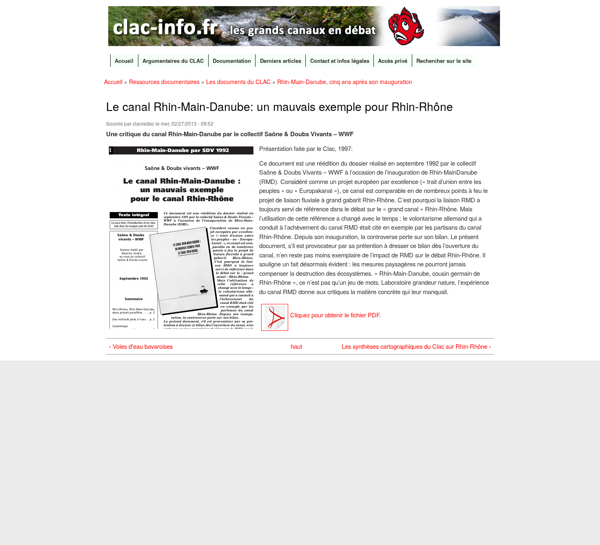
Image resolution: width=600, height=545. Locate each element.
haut (296, 346)
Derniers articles (280, 60)
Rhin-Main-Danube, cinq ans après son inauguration (344, 82)
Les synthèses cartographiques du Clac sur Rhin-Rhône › (416, 346)
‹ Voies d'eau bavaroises (141, 346)
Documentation (232, 60)
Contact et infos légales (339, 60)
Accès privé (392, 60)
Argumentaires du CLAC (173, 60)
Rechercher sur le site (443, 60)
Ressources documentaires (164, 82)
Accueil (124, 60)
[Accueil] (305, 27)
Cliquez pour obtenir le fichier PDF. (335, 314)
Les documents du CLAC (238, 82)
